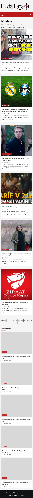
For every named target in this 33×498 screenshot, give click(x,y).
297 (13, 320)
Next (19, 323)
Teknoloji (4, 352)
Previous (3, 320)
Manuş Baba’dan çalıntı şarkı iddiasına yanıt (15, 63)
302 (28, 320)
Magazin (10, 58)
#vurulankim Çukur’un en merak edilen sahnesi (16, 254)
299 (19, 320)
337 (16, 323)
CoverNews (12, 495)
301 (25, 320)
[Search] (30, 15)
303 (31, 320)
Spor (9, 105)
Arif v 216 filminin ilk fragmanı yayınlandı (14, 207)
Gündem (4, 58)
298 (16, 320)
